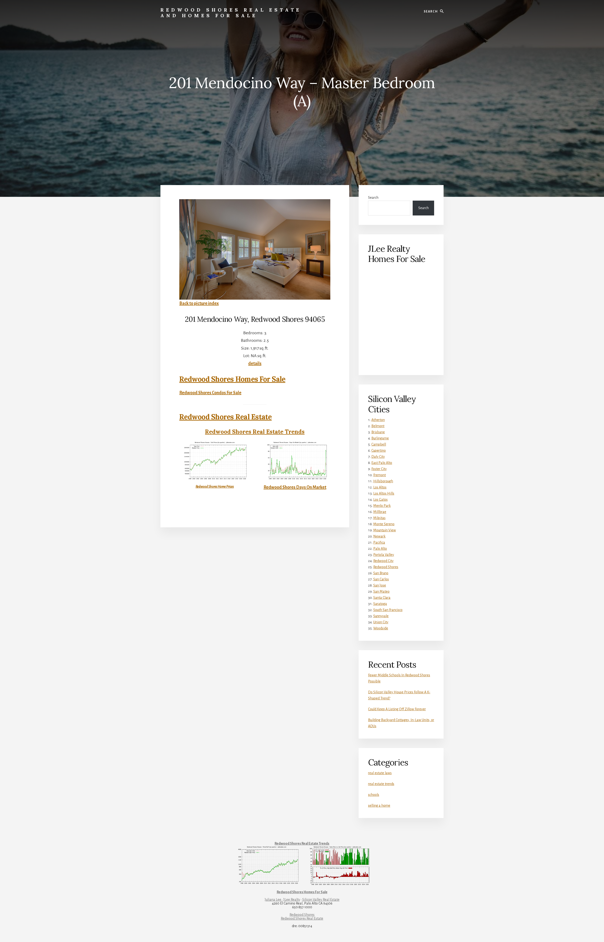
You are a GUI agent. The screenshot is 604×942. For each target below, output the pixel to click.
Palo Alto (380, 548)
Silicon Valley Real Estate (321, 899)
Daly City (378, 457)
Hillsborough (383, 481)
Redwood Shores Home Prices (215, 486)
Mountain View (384, 530)
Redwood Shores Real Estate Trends (255, 431)
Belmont (377, 426)
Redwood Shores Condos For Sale (210, 392)
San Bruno (380, 573)
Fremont (379, 475)
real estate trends (381, 784)
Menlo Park (382, 506)
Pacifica (379, 542)
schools (373, 795)
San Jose (379, 585)
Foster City (379, 469)
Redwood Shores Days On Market (295, 487)
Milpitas (379, 518)
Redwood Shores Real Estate (225, 416)
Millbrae (379, 512)
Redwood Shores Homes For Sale (232, 379)
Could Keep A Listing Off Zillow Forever (397, 709)
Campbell (378, 444)
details (254, 363)
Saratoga (380, 604)
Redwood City (383, 561)
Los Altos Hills (383, 493)
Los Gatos (380, 499)
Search (373, 197)
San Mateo (381, 591)
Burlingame (380, 438)
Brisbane (378, 432)
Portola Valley (383, 555)
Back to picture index (199, 303)
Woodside (380, 628)
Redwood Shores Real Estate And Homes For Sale (230, 12)
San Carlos (381, 579)
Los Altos (379, 487)
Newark (379, 536)
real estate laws (380, 773)
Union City (380, 622)
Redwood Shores (385, 567)
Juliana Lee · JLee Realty (282, 899)
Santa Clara (381, 597)
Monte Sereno (383, 524)
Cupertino (378, 450)
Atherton (378, 420)
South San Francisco (388, 610)
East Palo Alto (381, 463)
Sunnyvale (381, 616)
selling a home (379, 805)
